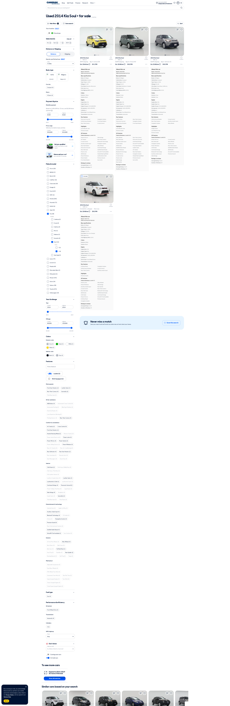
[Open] (73, 649)
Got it (6, 701)
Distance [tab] (53, 54)
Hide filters (54, 23)
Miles (48, 61)
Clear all (69, 39)
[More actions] (111, 64)
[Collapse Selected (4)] (74, 39)
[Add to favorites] (111, 29)
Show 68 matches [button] (54, 678)
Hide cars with (50, 646)
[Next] (111, 41)
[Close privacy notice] (26, 686)
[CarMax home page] (53, 3)
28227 (63, 59)
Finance (77, 2)
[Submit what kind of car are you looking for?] (181, 8)
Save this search (172, 323)
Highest (64, 113)
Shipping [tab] (67, 54)
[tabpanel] (60, 61)
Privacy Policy (10, 694)
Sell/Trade (70, 2)
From (48, 634)
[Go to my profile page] (179, 3)
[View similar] (107, 29)
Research (85, 2)
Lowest (49, 113)
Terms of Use (7, 697)
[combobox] (59, 648)
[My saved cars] (174, 3)
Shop (63, 2)
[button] (49, 42)
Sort (181, 23)
